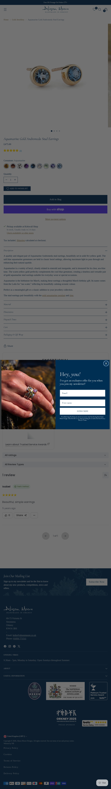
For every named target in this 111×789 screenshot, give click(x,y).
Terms (85, 420)
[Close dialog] (106, 363)
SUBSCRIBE (82, 411)
